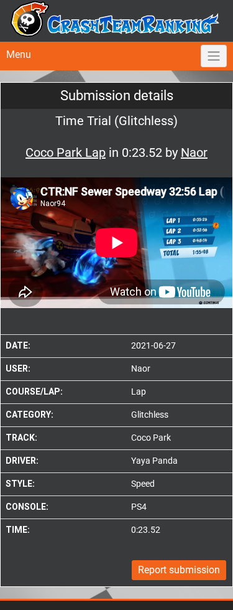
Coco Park (151, 438)
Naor (140, 368)
